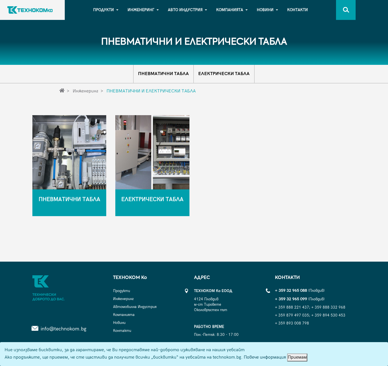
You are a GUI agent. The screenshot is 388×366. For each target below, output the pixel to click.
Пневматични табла (163, 73)
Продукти (103, 9)
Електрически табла (224, 73)
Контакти (297, 9)
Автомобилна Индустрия (135, 307)
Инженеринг (141, 9)
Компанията (229, 9)
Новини (265, 9)
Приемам (297, 357)
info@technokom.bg (63, 329)
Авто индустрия (185, 9)
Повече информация (265, 357)
